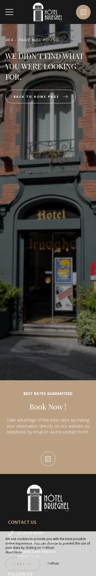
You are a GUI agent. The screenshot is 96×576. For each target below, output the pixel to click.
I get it (23, 564)
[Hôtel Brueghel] (47, 12)
